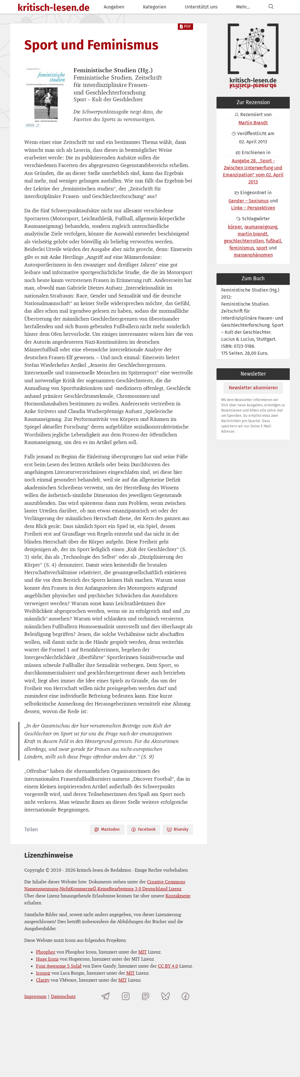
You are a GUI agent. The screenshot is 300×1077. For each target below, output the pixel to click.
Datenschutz (63, 996)
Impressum (35, 996)
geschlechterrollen (244, 241)
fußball (273, 241)
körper (235, 227)
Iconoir (43, 973)
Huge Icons (47, 959)
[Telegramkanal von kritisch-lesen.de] (105, 996)
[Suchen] (271, 7)
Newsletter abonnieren (253, 387)
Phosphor (45, 952)
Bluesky (181, 829)
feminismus (241, 248)
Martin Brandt (253, 122)
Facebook (147, 829)
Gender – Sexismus (249, 201)
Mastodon (110, 829)
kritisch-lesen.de (54, 7)
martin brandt (252, 234)
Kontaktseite (178, 896)
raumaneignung (260, 227)
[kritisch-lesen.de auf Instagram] (125, 996)
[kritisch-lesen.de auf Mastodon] (145, 996)
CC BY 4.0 (168, 966)
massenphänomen (253, 255)
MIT (142, 952)
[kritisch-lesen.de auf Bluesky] (165, 996)
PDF (187, 26)
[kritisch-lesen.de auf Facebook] (185, 996)
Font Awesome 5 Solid (58, 966)
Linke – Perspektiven (253, 208)
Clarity (43, 980)
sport (261, 248)
